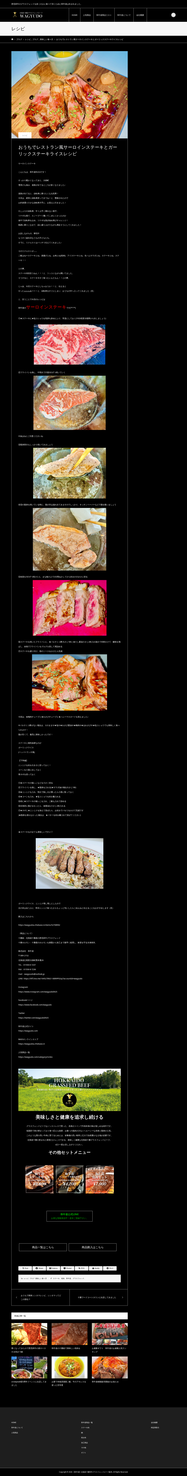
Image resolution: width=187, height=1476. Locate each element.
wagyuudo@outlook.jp (34, 974)
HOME (74, 15)
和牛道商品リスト (104, 15)
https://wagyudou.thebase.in (31, 1043)
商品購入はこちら (93, 1247)
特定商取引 (155, 1427)
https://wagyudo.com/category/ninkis (35, 1057)
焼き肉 (83, 1437)
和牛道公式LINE (69, 1216)
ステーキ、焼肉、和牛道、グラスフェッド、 (69, 1278)
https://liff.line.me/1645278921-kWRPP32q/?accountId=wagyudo (53, 978)
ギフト (83, 1452)
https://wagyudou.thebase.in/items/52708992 (39, 925)
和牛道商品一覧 (87, 1422)
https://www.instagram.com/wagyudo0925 (37, 991)
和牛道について (124, 15)
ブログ (32, 1278)
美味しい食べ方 (41, 1278)
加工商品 (84, 1442)
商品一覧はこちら (43, 1247)
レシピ (24, 135)
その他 (83, 1447)
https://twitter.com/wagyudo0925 (33, 1017)
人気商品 (87, 15)
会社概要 (140, 15)
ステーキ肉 (85, 1427)
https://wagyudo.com (28, 1030)
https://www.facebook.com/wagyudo (35, 1004)
